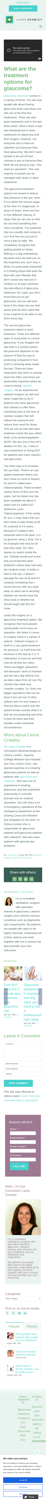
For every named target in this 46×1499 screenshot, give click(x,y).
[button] (6, 996)
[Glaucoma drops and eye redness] (10, 1352)
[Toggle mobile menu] (40, 26)
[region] (23, 1477)
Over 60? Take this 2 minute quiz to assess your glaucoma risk (12, 998)
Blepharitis (24, 1409)
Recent (32, 1326)
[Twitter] (13, 1313)
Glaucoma (24, 1431)
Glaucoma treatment (16, 95)
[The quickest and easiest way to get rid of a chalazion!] (10, 1334)
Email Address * (18, 1138)
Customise (23, 1487)
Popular (14, 1326)
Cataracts (24, 1413)
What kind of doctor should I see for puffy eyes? (27, 1369)
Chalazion (24, 1418)
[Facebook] (7, 1313)
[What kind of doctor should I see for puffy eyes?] (10, 1366)
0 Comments (27, 858)
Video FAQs (16, 858)
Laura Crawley (11, 855)
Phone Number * (18, 1146)
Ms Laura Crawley (15, 746)
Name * (14, 1129)
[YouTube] (19, 1313)
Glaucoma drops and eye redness (25, 1353)
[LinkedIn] (25, 1313)
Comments (15, 1155)
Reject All (23, 1494)
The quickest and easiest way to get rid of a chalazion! (26, 1337)
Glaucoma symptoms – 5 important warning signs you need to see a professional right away (32, 1002)
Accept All (23, 1480)
